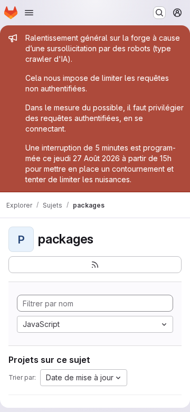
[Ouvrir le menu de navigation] (29, 12)
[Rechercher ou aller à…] (159, 12)
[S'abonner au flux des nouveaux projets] (95, 264)
